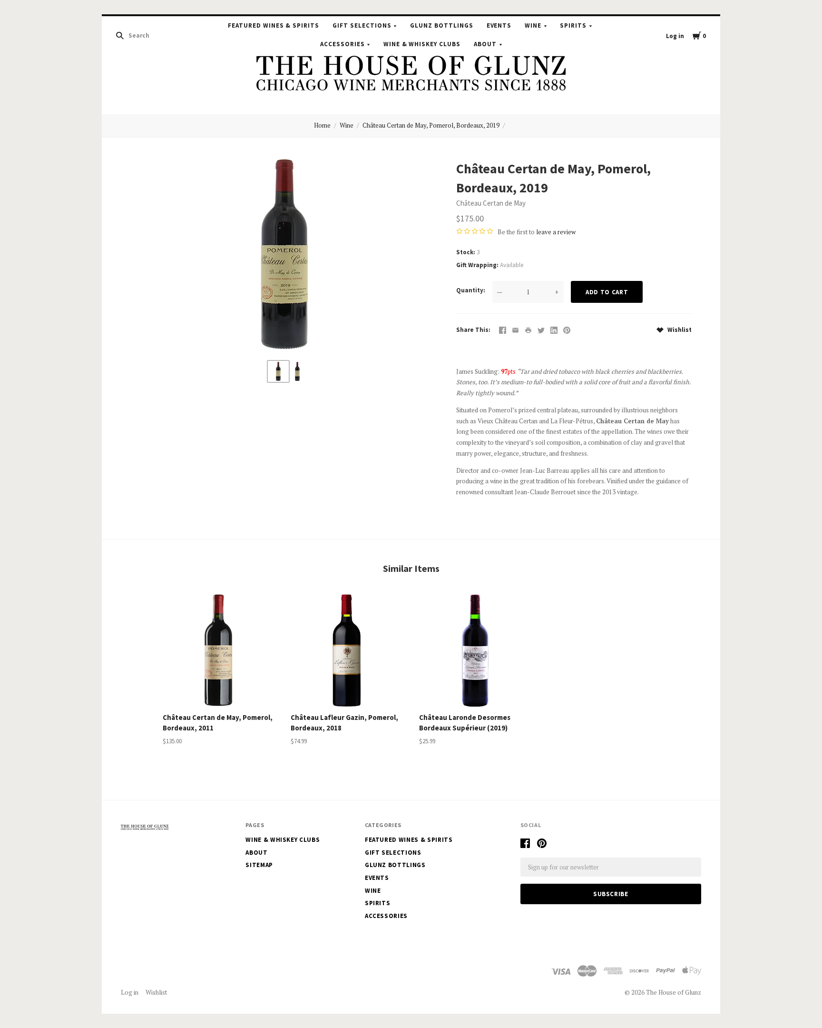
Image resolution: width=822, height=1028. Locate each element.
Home (322, 125)
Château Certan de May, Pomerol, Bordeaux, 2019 (430, 125)
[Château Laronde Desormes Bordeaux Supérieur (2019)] (475, 650)
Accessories (342, 44)
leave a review (556, 232)
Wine (533, 25)
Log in (675, 36)
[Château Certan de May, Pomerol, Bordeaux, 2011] (219, 650)
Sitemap (259, 865)
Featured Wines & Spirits (273, 25)
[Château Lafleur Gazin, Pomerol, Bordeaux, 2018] (347, 650)
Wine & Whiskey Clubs (422, 44)
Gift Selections (362, 25)
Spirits (573, 25)
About (485, 44)
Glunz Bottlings (441, 25)
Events (499, 25)
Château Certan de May (491, 203)
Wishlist (679, 330)
